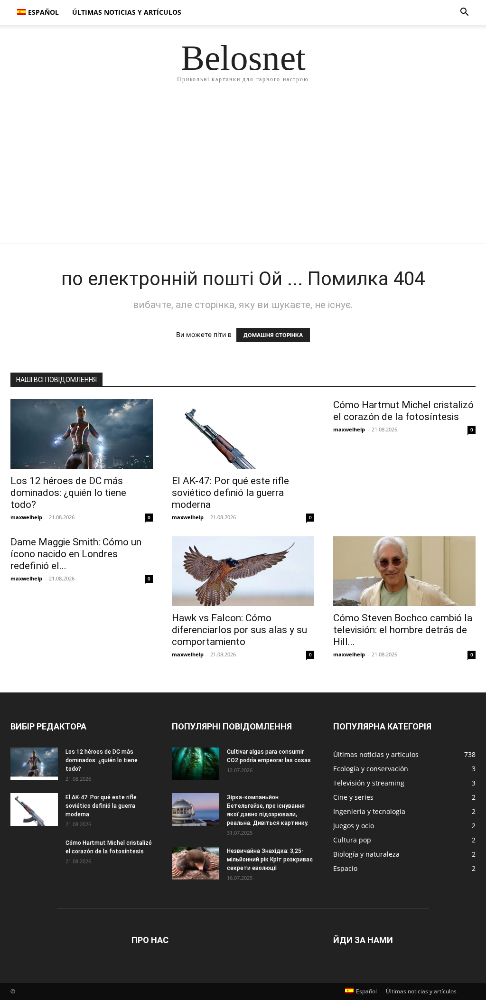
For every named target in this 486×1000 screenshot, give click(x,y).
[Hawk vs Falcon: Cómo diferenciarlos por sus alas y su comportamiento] (243, 571)
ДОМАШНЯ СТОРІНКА (273, 335)
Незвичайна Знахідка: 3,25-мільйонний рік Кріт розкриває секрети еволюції (270, 859)
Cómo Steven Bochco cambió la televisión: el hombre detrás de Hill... (402, 629)
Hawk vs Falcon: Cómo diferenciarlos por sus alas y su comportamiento (239, 629)
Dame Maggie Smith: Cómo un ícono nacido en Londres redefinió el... (75, 553)
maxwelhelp (26, 517)
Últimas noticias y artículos (126, 12)
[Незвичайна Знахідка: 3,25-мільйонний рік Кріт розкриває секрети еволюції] (195, 863)
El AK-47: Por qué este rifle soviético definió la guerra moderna (230, 492)
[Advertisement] (243, 171)
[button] (464, 13)
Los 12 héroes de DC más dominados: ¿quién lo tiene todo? (68, 492)
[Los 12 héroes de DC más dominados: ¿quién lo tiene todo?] (81, 434)
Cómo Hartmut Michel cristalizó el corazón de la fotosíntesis (403, 410)
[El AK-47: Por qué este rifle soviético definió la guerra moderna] (243, 434)
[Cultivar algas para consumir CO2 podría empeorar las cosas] (195, 764)
